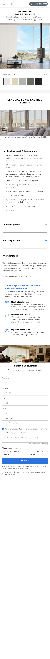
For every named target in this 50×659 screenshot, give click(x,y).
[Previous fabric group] (35, 74)
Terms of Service (7, 474)
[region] (25, 48)
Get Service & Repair (36, 453)
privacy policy (24, 468)
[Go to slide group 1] (24, 71)
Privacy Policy (39, 472)
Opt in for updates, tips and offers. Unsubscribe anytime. (26, 429)
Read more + (12, 210)
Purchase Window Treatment (10, 453)
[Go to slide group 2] (25, 71)
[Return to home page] (14, 3)
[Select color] (7, 81)
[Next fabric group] (46, 74)
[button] (3, 3)
